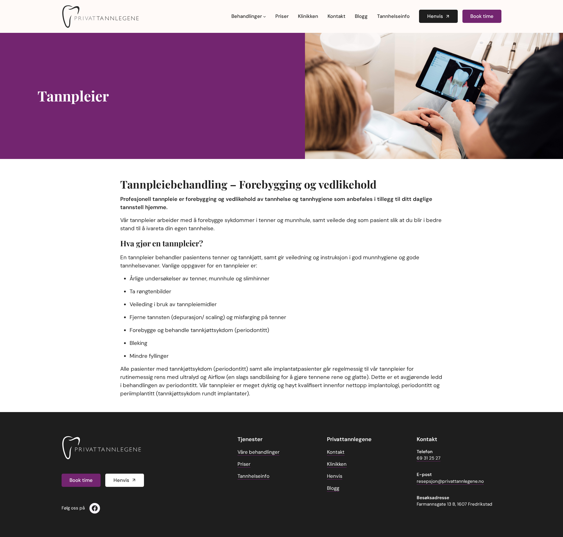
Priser (244, 464)
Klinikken (337, 464)
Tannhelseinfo (253, 476)
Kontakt (336, 452)
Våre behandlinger (258, 452)
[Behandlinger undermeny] (264, 16)
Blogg (333, 488)
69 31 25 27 (428, 458)
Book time (482, 16)
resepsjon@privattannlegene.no (450, 481)
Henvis (435, 16)
